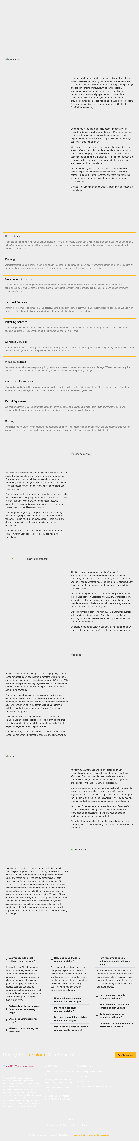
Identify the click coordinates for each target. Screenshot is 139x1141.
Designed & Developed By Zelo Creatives (91, 1135)
